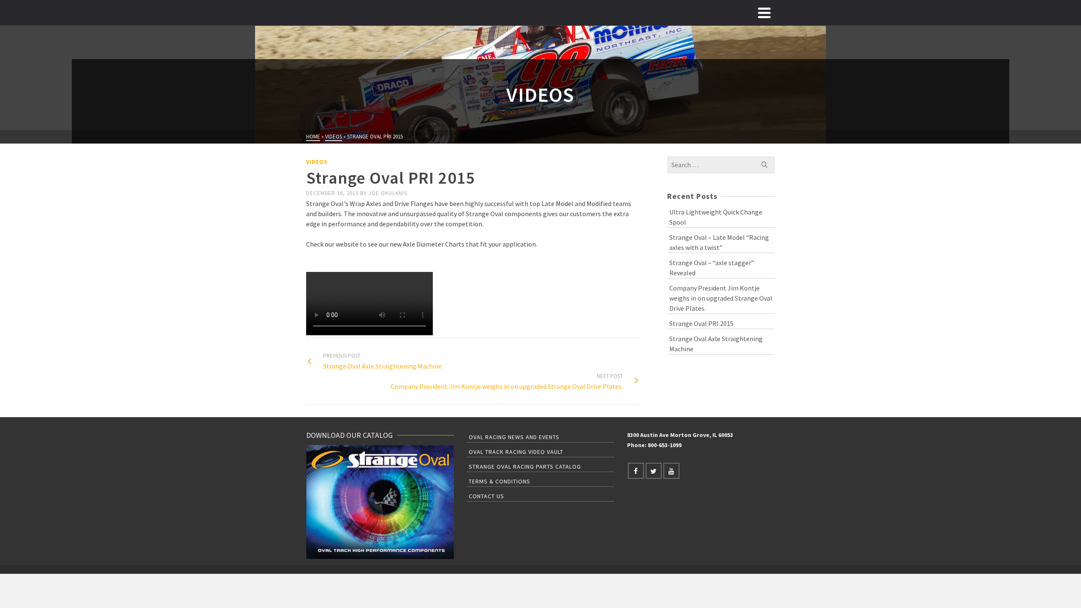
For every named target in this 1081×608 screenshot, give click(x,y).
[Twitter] (654, 471)
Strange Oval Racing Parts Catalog (525, 466)
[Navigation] (764, 12)
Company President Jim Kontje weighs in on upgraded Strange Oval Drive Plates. (720, 298)
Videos (317, 162)
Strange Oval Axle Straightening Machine (716, 343)
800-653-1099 (665, 445)
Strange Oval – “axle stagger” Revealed (711, 267)
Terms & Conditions (499, 481)
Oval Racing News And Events (514, 437)
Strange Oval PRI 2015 (701, 323)
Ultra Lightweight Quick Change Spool (715, 217)
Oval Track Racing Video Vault (516, 452)
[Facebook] (636, 471)
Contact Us (486, 496)
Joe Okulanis (388, 193)
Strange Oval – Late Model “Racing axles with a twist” (719, 242)
